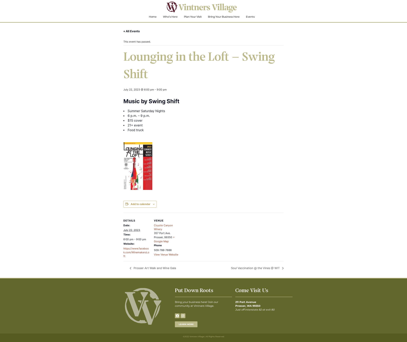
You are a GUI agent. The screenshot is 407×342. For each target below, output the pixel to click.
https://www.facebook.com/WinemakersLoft (136, 252)
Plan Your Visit (193, 16)
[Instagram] (182, 315)
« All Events (131, 31)
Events (250, 16)
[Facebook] (177, 315)
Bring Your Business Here (224, 16)
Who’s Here (170, 16)
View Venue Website (166, 254)
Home (153, 16)
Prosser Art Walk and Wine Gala (154, 268)
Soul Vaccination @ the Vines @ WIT (256, 268)
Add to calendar (140, 204)
